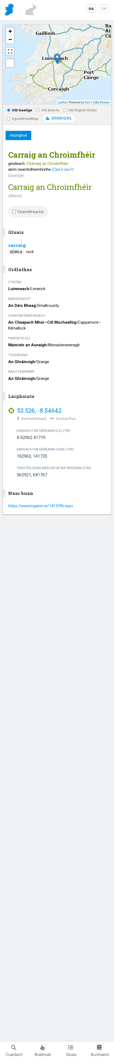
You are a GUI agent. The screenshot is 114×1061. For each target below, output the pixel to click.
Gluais (71, 1054)
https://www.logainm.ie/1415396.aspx (40, 505)
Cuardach (14, 1054)
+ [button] (10, 31)
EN (104, 8)
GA (91, 8)
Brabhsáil (43, 1054)
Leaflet (62, 102)
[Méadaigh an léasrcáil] (10, 51)
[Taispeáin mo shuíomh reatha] (10, 63)
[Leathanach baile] (10, 10)
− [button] (10, 39)
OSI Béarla (50, 110)
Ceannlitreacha (30, 211)
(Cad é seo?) (63, 169)
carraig (17, 245)
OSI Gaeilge (22, 110)
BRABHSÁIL (62, 118)
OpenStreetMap (25, 118)
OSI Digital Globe (82, 110)
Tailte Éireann (101, 102)
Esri (87, 102)
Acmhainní (100, 1054)
